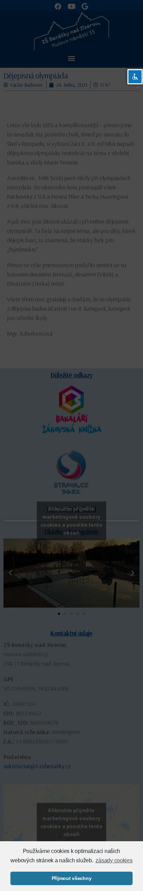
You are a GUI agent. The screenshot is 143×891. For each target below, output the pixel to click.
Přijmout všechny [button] (72, 878)
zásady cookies (113, 860)
